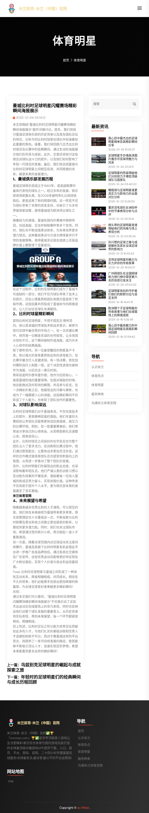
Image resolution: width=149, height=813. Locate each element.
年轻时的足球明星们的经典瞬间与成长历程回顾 (44, 679)
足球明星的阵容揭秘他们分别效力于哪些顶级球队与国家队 (122, 176)
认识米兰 (97, 367)
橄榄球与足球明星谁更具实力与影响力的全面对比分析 (122, 193)
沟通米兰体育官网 (103, 403)
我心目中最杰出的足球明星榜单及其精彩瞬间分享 (122, 141)
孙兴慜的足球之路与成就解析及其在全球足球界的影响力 (122, 245)
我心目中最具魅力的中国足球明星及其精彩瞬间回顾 (122, 329)
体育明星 (97, 385)
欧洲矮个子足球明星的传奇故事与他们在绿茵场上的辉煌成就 (122, 311)
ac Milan (83, 808)
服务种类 (97, 394)
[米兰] (44, 8)
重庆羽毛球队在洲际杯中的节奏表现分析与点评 (122, 211)
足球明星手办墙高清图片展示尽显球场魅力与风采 (122, 159)
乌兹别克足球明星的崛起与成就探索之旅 (44, 667)
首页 (66, 60)
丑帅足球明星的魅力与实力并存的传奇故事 (122, 261)
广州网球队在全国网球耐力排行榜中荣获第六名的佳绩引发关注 (122, 276)
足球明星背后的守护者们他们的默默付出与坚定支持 (122, 294)
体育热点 (97, 376)
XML (11, 781)
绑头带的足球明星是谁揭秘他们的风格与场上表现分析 (122, 228)
